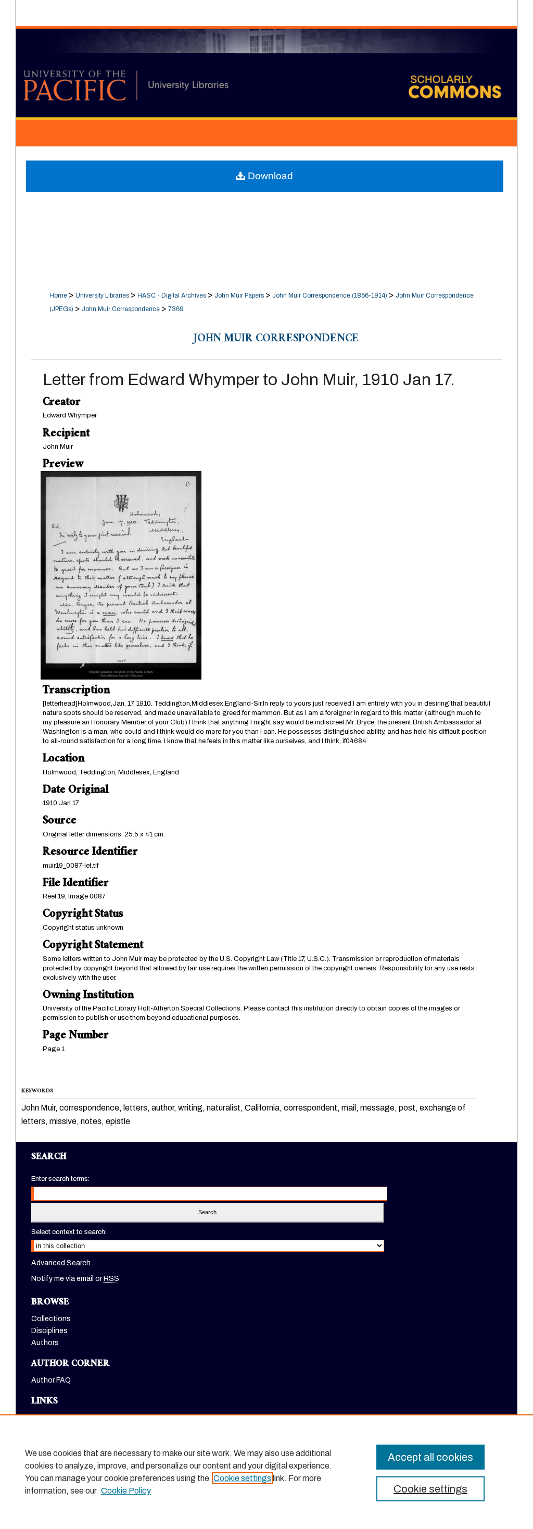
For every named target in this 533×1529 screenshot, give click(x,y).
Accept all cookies (430, 1457)
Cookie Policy (126, 1490)
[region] (266, 1471)
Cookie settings (242, 1478)
